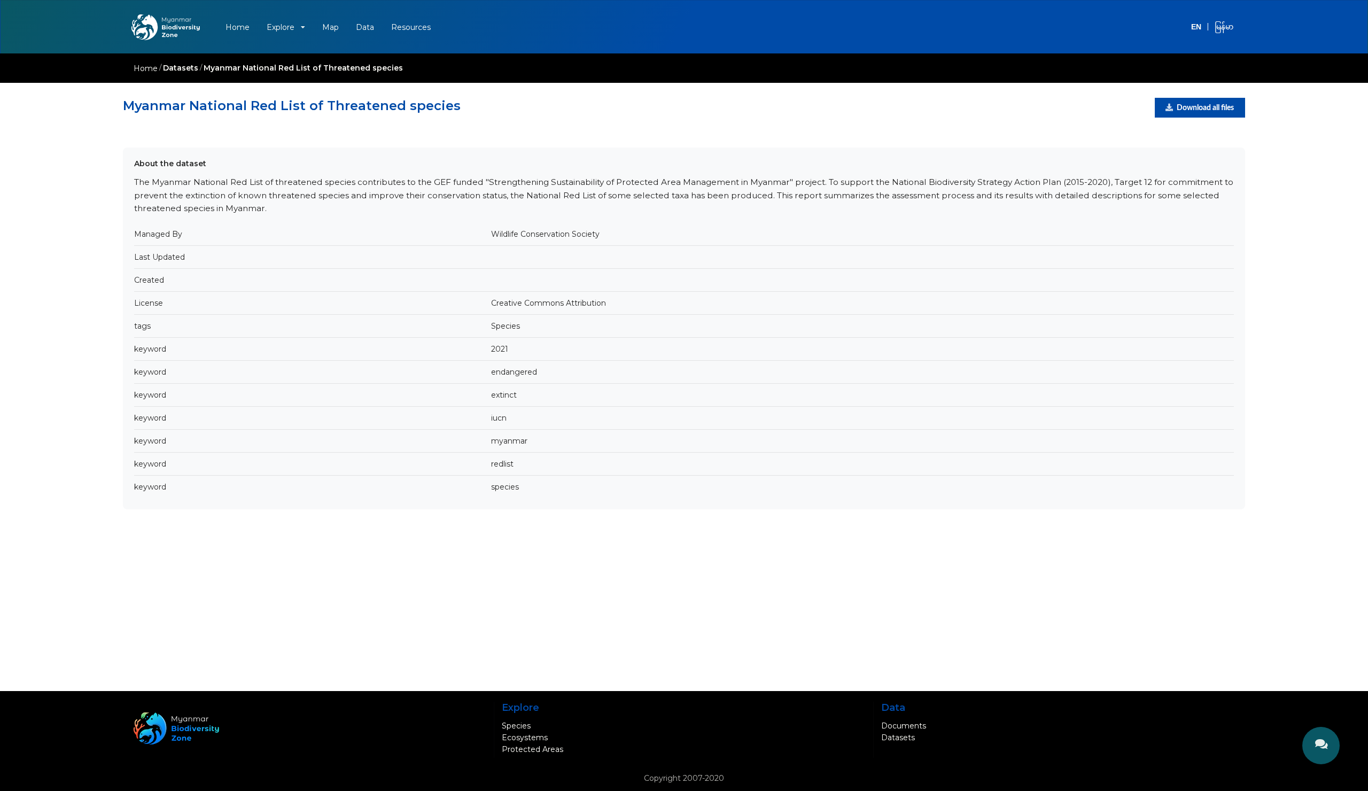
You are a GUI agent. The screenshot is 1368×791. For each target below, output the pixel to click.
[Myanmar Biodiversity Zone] (170, 27)
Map (330, 27)
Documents (903, 726)
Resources (411, 27)
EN (1196, 26)
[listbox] (286, 27)
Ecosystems (525, 737)
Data (365, 27)
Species (516, 726)
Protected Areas (532, 749)
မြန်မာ (1224, 26)
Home (238, 27)
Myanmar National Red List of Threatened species (303, 68)
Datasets (180, 68)
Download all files (1205, 108)
